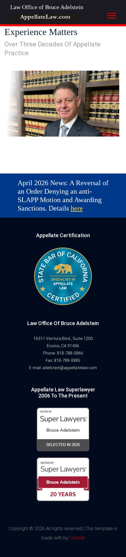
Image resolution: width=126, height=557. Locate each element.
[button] (111, 14)
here (77, 208)
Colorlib (77, 538)
